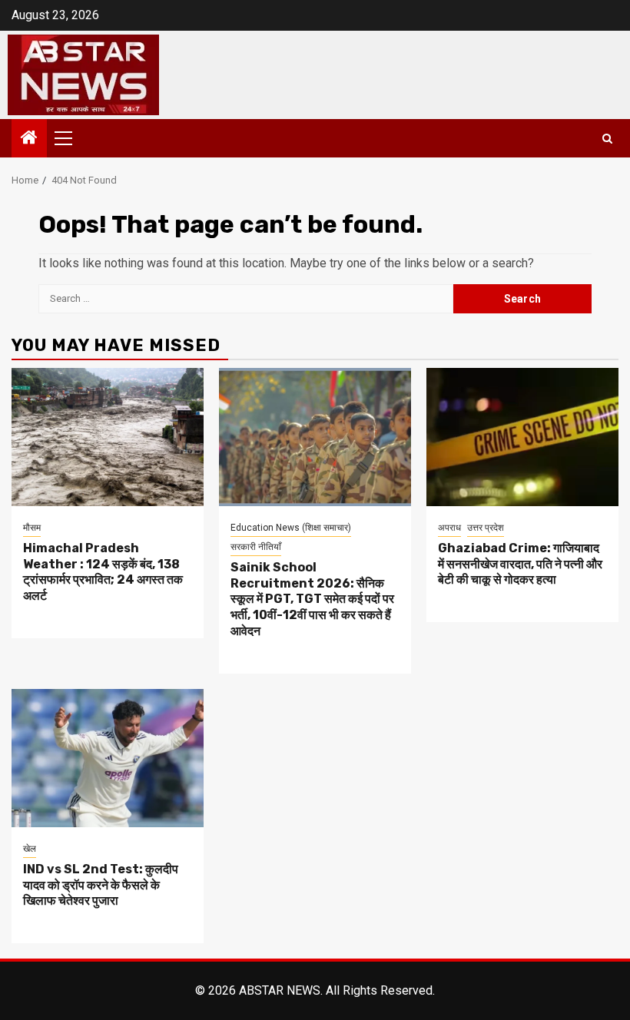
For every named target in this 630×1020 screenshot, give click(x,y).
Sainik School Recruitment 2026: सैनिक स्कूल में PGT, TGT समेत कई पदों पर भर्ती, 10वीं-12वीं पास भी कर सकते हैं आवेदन (312, 599)
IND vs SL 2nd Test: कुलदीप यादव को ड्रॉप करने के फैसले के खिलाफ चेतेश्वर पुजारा (100, 885)
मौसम (32, 527)
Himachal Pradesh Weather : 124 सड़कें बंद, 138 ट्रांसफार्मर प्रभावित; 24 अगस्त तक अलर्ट (103, 572)
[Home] (29, 139)
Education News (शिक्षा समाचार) (290, 527)
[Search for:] (245, 298)
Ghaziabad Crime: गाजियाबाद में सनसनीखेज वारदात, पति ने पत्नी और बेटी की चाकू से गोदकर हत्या (520, 564)
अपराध (449, 527)
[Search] (607, 139)
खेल (29, 848)
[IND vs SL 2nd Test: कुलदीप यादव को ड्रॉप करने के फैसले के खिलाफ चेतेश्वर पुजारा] (108, 758)
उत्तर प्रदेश (485, 527)
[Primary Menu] (70, 138)
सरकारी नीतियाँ (255, 546)
